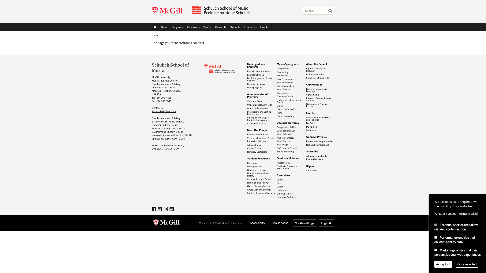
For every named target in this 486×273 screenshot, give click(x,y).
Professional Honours (257, 141)
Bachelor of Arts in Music (259, 71)
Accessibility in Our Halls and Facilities (318, 118)
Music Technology (285, 86)
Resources (252, 163)
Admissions (192, 28)
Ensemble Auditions (286, 197)
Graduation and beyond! (259, 190)
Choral (280, 180)
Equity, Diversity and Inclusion (316, 69)
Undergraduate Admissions (260, 105)
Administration (254, 145)
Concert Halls (312, 95)
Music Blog (311, 127)
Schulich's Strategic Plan (318, 78)
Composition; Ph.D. (286, 131)
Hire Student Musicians (317, 145)
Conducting (282, 72)
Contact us (157, 108)
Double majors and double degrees (259, 79)
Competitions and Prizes (259, 179)
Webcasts (311, 130)
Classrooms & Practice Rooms (316, 105)
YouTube (160, 209)
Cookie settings (304, 223)
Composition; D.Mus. (287, 127)
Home (155, 27)
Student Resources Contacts (261, 193)
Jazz (279, 183)
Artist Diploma (283, 163)
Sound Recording (285, 116)
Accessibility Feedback (164, 111)
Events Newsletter (315, 159)
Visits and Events (255, 101)
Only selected (467, 264)
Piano (279, 113)
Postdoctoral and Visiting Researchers (259, 113)
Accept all (443, 264)
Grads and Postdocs (256, 170)
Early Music (282, 76)
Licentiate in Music (256, 84)
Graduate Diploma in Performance (287, 167)
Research (219, 28)
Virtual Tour (311, 170)
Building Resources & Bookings (316, 90)
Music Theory (283, 89)
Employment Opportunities (319, 141)
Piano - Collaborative (287, 109)
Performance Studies (287, 148)
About (163, 28)
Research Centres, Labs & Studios (318, 99)
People (206, 28)
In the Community (315, 74)
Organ (280, 106)
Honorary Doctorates (257, 152)
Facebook (154, 209)
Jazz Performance (285, 79)
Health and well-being (257, 183)
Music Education (285, 83)
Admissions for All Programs (257, 95)
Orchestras (282, 190)
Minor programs (254, 87)
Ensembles (249, 28)
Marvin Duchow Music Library (258, 174)
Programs (176, 28)
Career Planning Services (259, 186)
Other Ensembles (285, 194)
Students (234, 28)
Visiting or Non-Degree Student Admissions (258, 119)
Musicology (282, 93)
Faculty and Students (257, 134)
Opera (280, 187)
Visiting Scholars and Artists (260, 138)
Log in (324, 223)
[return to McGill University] (166, 223)
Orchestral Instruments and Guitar (290, 101)
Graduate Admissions (257, 108)
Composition (283, 68)
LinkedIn (172, 209)
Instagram (166, 209)
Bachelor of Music (255, 75)
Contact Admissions (256, 123)
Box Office (311, 123)
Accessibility (257, 222)
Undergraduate (254, 167)
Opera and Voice (285, 96)
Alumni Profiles (254, 148)
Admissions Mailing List (317, 156)
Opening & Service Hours (165, 148)
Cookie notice (280, 222)
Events (263, 28)
